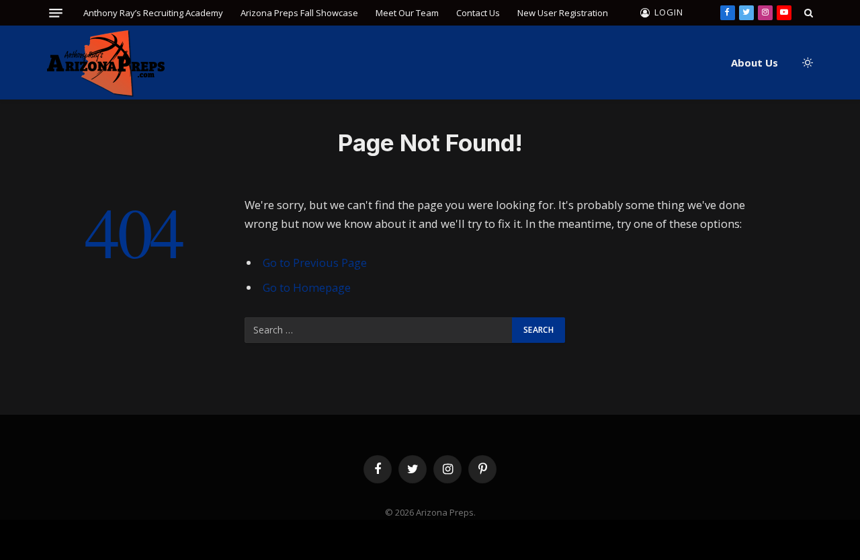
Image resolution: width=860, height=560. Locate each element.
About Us (754, 62)
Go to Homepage (307, 287)
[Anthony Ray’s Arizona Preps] (106, 62)
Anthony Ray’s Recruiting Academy (153, 13)
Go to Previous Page (315, 262)
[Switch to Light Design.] (806, 62)
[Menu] (55, 13)
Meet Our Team (407, 13)
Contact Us (478, 13)
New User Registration (562, 13)
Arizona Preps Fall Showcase (299, 13)
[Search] (807, 13)
